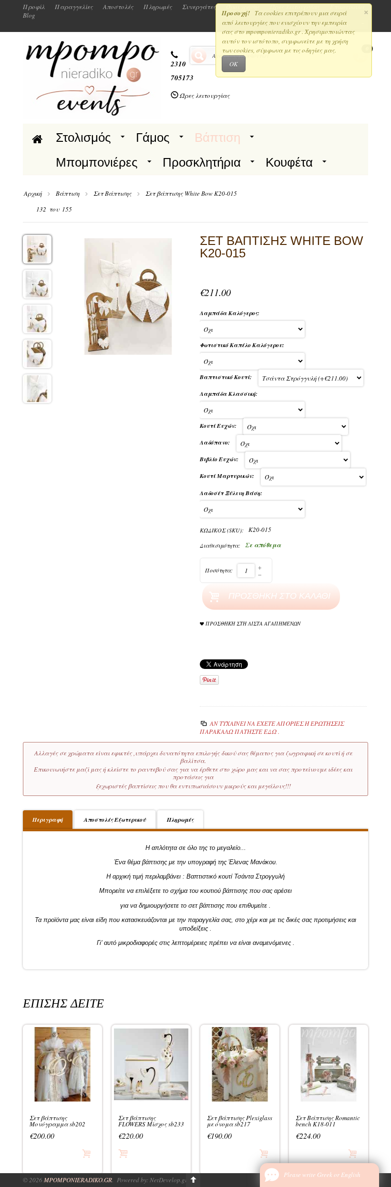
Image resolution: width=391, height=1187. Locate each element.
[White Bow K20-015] (128, 295)
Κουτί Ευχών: (219, 426)
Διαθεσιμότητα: (220, 545)
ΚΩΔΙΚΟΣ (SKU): (222, 530)
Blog (29, 15)
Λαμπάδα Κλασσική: (229, 394)
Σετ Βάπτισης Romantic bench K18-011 (328, 1121)
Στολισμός (83, 137)
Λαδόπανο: (216, 442)
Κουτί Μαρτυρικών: (228, 476)
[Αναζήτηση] (198, 55)
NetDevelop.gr (168, 1180)
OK (233, 64)
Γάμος (153, 137)
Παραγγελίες (74, 6)
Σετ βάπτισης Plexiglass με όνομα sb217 (239, 1121)
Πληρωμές (158, 6)
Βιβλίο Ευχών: (220, 459)
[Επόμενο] (82, 209)
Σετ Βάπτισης (112, 193)
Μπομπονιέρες (97, 162)
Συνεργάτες (199, 6)
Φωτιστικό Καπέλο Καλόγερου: (243, 345)
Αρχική (33, 193)
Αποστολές (118, 6)
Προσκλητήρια (202, 162)
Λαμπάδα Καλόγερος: (230, 313)
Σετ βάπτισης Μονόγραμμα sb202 (57, 1121)
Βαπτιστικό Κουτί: (227, 377)
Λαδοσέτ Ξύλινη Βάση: (232, 493)
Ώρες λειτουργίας (205, 95)
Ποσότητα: (219, 570)
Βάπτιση (217, 137)
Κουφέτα (289, 162)
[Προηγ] (29, 209)
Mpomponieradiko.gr (78, 1180)
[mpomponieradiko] (92, 77)
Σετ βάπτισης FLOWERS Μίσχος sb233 (151, 1121)
